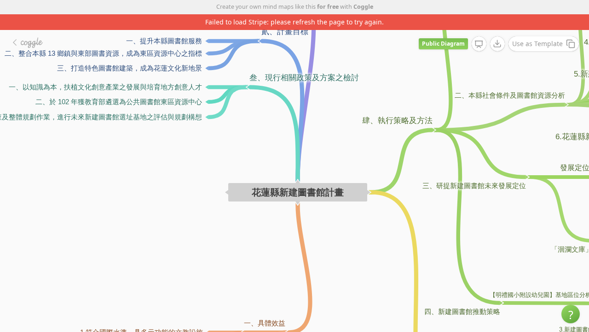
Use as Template (537, 43)
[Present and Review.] (479, 44)
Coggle (363, 7)
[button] (570, 314)
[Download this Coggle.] (497, 43)
